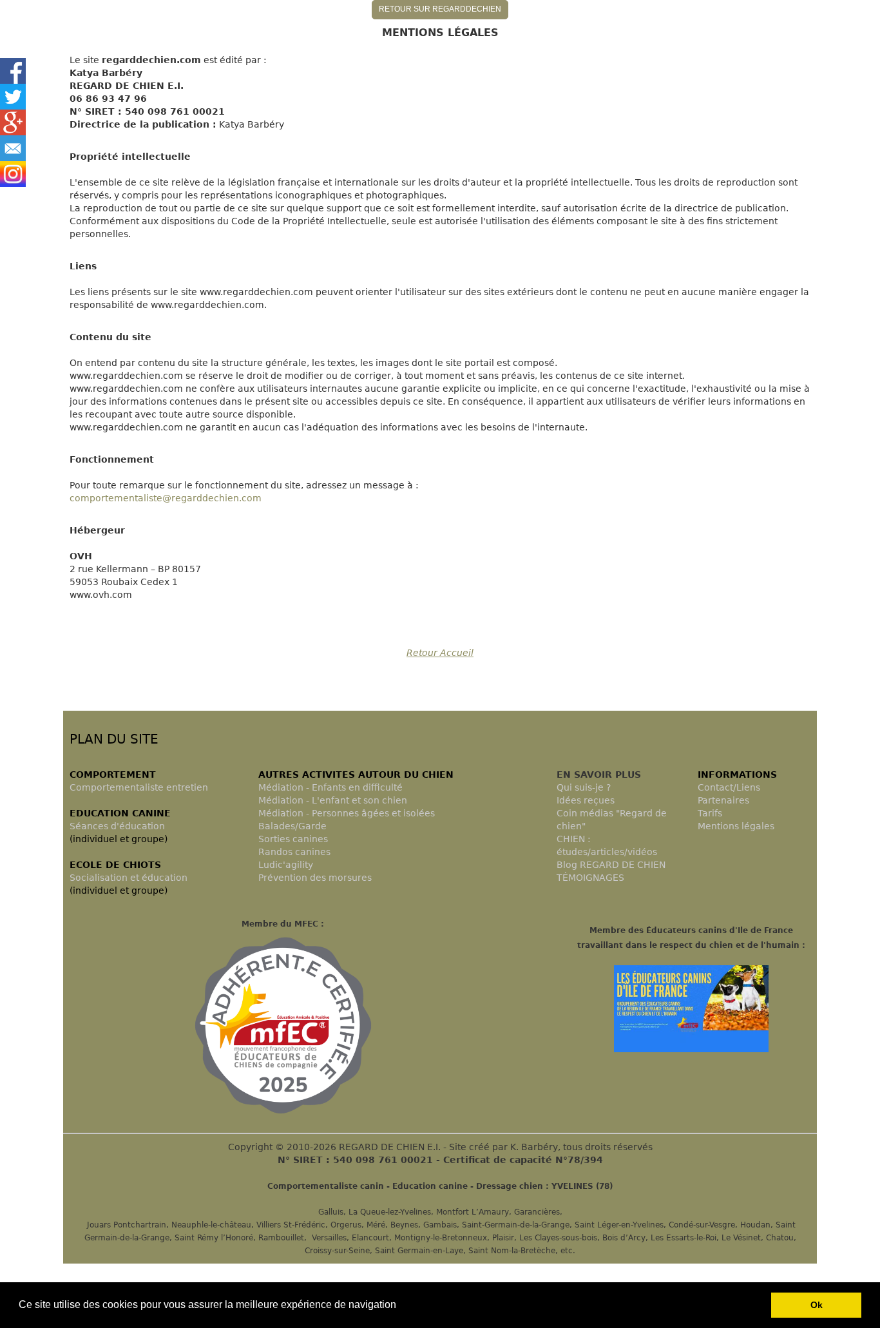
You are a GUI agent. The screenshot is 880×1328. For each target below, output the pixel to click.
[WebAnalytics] (89, 672)
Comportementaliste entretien (139, 787)
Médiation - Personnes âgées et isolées (346, 813)
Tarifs (710, 813)
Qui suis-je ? (584, 787)
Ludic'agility (285, 865)
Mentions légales (736, 826)
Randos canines (294, 852)
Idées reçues (586, 800)
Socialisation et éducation (128, 877)
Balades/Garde (292, 826)
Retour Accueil (440, 653)
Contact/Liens (729, 787)
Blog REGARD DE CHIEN (611, 865)
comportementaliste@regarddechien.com (166, 498)
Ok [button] (816, 1305)
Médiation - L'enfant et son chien (332, 800)
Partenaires (723, 800)
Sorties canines (293, 839)
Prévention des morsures (315, 877)
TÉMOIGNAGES (590, 877)
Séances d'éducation (117, 826)
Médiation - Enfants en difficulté (330, 787)
